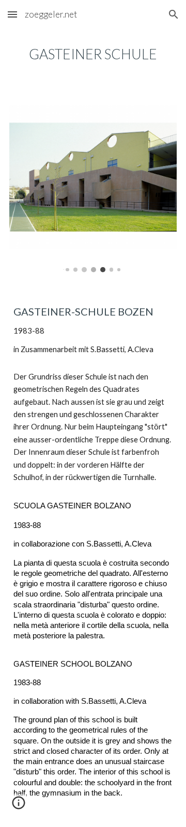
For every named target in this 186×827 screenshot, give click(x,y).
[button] (12, 14)
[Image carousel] (93, 188)
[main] (93, 54)
